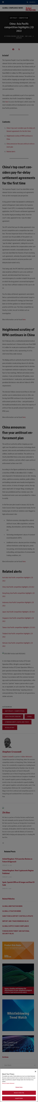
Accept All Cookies (19, 1098)
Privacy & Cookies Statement (8, 1083)
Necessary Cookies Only (19, 1093)
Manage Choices (19, 1087)
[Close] (35, 1071)
